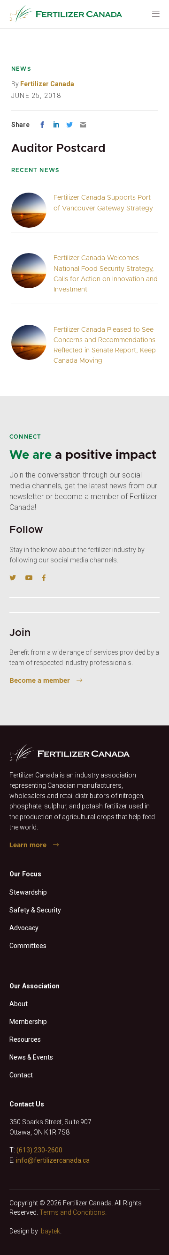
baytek (50, 1231)
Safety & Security (35, 910)
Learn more (27, 845)
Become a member (39, 681)
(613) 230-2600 (39, 1150)
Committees (27, 945)
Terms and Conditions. (73, 1212)
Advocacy (23, 928)
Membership (28, 1021)
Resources (25, 1039)
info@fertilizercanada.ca (53, 1160)
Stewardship (28, 892)
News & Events (31, 1057)
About (18, 1004)
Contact (21, 1075)
